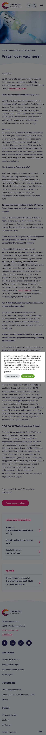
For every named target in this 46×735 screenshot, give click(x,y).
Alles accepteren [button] (28, 376)
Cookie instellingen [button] (12, 376)
